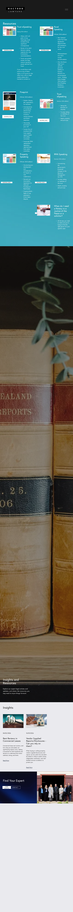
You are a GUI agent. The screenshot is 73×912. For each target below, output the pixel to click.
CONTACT (15, 787)
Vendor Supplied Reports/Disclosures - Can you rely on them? (36, 742)
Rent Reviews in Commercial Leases (12, 739)
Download (8, 50)
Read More (6, 760)
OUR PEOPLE (6, 787)
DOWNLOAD (45, 50)
